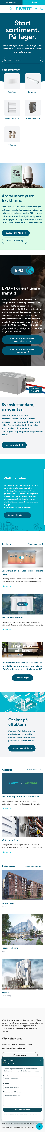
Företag (34, 2)
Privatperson (11, 2)
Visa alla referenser (33, 866)
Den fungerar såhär (20, 748)
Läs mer (5, 586)
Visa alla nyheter (34, 770)
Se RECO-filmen (13, 241)
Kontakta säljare (22, 678)
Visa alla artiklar (35, 544)
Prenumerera (19, 1055)
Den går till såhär (15, 515)
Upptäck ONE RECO (14, 233)
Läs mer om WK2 (13, 445)
